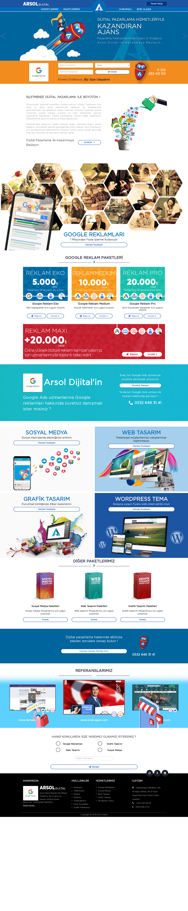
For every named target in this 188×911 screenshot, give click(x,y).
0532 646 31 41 (142, 807)
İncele (54, 316)
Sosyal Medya (114, 750)
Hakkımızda (79, 791)
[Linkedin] (165, 773)
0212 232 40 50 (144, 803)
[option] (94, 36)
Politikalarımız (80, 801)
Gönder (113, 72)
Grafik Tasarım (114, 744)
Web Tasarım (73, 750)
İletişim (77, 794)
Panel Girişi (157, 4)
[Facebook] (157, 773)
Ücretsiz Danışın (140, 385)
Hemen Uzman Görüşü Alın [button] (94, 651)
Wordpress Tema (105, 801)
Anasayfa (78, 787)
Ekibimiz (77, 797)
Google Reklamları (73, 744)
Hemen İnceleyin (94, 245)
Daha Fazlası (29, 805)
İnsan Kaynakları (81, 804)
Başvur (38, 316)
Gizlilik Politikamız (82, 807)
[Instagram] (149, 773)
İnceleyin (88, 142)
